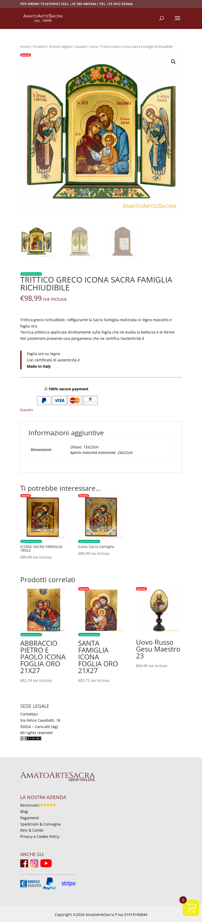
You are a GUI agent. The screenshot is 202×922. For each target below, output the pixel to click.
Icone (93, 46)
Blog (24, 811)
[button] (173, 61)
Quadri (80, 46)
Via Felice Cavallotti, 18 (40, 720)
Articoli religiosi (60, 46)
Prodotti (39, 46)
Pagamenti (29, 817)
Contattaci (29, 713)
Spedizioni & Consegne (40, 824)
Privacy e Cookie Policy (39, 836)
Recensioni (29, 805)
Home (25, 46)
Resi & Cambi (32, 830)
